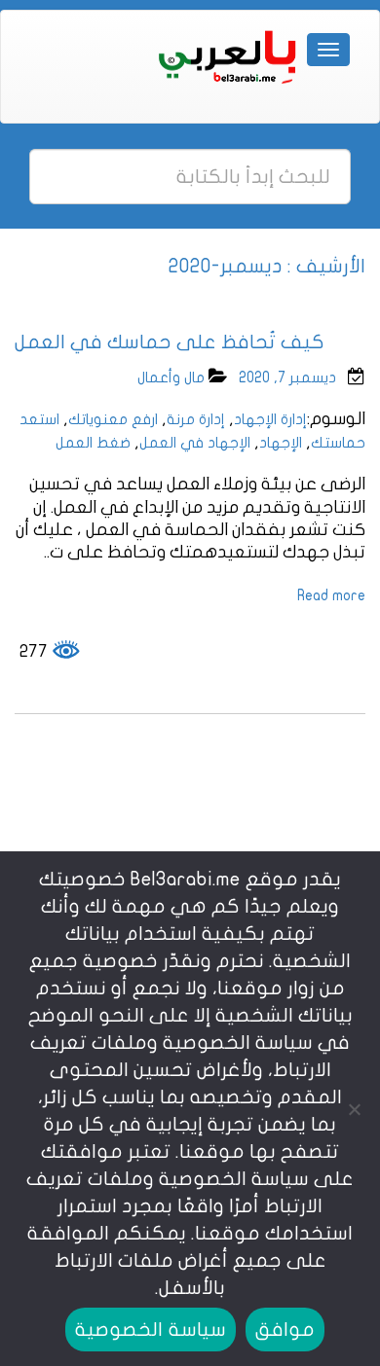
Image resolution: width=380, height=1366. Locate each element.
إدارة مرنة (196, 419)
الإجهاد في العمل (194, 442)
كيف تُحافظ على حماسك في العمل (169, 342)
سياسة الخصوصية (150, 1329)
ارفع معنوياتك (113, 419)
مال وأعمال (171, 377)
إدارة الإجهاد (270, 419)
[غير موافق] (355, 1109)
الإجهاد (280, 442)
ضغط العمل (93, 442)
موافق (285, 1329)
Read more (331, 595)
